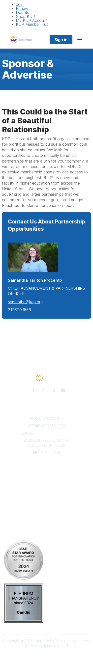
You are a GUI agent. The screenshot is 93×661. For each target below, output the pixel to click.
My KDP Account (31, 20)
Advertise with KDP (46, 482)
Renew (22, 8)
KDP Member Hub (32, 24)
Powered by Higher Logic (47, 654)
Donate (22, 12)
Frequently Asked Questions (47, 472)
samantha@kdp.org (25, 301)
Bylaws (46, 487)
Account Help (46, 477)
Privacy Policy (46, 526)
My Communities (46, 507)
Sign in (61, 39)
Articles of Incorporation (46, 492)
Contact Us (47, 468)
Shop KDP (25, 16)
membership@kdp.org (53, 433)
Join (20, 4)
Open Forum (46, 512)
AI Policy (47, 534)
